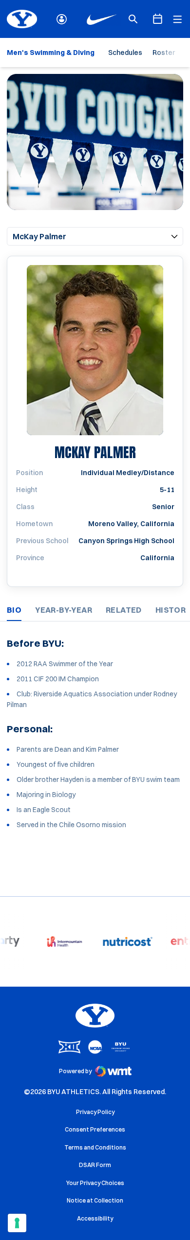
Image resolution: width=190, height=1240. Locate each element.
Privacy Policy (95, 1112)
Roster (163, 52)
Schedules (125, 52)
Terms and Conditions (95, 1147)
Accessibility (95, 1218)
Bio (14, 610)
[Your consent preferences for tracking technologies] (17, 1223)
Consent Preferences (95, 1129)
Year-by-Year (63, 610)
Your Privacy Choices (95, 1183)
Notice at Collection (95, 1200)
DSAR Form (95, 1165)
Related (124, 610)
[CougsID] (62, 19)
